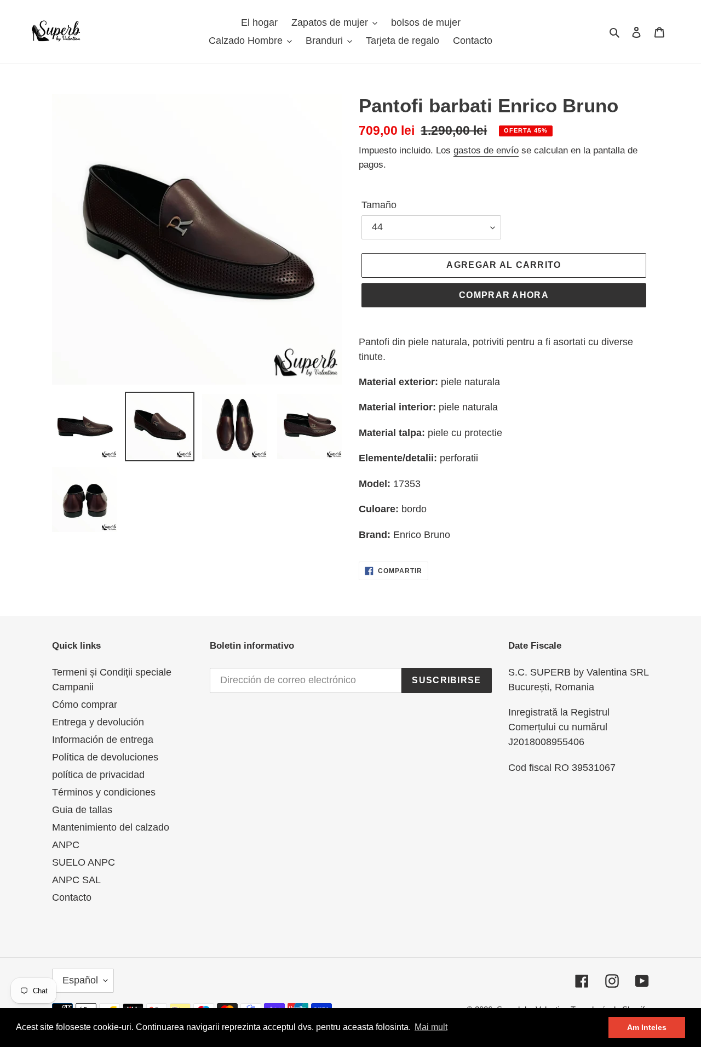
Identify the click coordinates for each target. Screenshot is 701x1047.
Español (80, 980)
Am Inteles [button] (646, 1027)
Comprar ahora (504, 295)
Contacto (71, 897)
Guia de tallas (82, 809)
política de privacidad (98, 774)
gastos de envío (486, 150)
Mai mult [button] (431, 1027)
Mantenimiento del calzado (110, 827)
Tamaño (379, 204)
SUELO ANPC (83, 862)
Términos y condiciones (104, 792)
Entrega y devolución (98, 722)
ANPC (65, 844)
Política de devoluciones (105, 757)
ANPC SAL (76, 879)
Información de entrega (102, 739)
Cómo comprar (84, 704)
